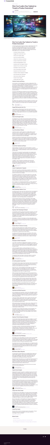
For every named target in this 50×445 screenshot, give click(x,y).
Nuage (24, 314)
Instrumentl (27, 207)
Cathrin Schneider (18, 387)
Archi (22, 258)
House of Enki (23, 187)
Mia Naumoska (17, 142)
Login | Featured (16, 418)
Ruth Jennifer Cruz (18, 222)
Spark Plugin (22, 349)
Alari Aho (16, 113)
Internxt (18, 143)
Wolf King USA (23, 223)
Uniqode (23, 367)
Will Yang (16, 206)
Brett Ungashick (17, 104)
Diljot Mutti (17, 126)
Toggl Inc (22, 114)
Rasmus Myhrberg (18, 348)
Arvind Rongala (17, 237)
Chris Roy (16, 406)
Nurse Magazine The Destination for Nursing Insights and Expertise (25, 421)
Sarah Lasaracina (18, 287)
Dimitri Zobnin (17, 186)
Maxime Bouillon (17, 257)
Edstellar (18, 238)
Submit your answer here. (16, 414)
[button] (34, 11)
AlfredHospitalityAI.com (20, 288)
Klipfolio (24, 388)
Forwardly (23, 127)
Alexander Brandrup (18, 332)
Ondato (18, 165)
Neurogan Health (29, 333)
